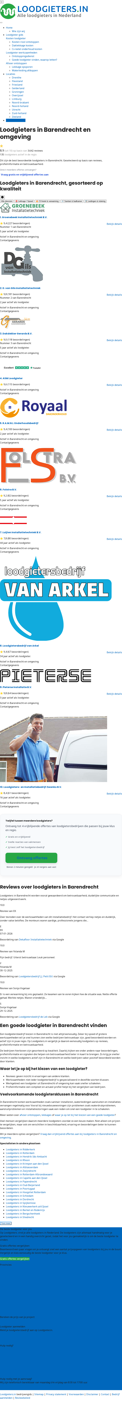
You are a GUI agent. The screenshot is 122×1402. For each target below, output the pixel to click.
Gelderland (18, 88)
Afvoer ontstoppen (16, 63)
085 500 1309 (7, 1388)
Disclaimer (92, 1394)
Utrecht (16, 109)
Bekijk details (114, 224)
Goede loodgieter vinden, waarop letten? (34, 59)
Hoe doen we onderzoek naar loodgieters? (23, 1359)
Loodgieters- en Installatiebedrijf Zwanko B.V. (31, 787)
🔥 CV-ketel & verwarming (47, 201)
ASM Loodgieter (11, 378)
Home (9, 27)
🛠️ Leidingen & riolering (95, 201)
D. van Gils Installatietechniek (20, 288)
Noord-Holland (8, 1296)
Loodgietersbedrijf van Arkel (19, 645)
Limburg (16, 99)
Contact (4, 1373)
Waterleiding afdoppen (25, 70)
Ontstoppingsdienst (23, 56)
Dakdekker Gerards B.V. (16, 333)
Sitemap (39, 1394)
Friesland (17, 84)
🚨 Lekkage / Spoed (24, 201)
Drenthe (16, 77)
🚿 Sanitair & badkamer (71, 201)
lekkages (46, 1115)
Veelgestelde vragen (11, 1369)
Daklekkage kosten (22, 45)
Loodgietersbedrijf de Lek (33, 1016)
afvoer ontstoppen (30, 1115)
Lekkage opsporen (22, 66)
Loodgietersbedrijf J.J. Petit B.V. (36, 976)
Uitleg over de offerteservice (16, 1349)
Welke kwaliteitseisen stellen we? (19, 1356)
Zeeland (16, 116)
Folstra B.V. (8, 489)
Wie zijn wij (18, 31)
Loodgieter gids (14, 34)
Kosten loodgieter (16, 38)
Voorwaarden (76, 1394)
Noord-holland (20, 106)
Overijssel (17, 95)
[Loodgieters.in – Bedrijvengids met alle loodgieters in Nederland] (44, 18)
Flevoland (17, 81)
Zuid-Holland (7, 1304)
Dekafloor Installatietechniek (35, 939)
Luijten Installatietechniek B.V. (20, 532)
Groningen (18, 91)
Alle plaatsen (7, 1311)
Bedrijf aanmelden (10, 1339)
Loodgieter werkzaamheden (21, 52)
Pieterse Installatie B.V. (16, 687)
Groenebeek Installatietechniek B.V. (23, 217)
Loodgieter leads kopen (13, 1336)
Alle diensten (6, 201)
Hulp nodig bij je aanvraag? (15, 1352)
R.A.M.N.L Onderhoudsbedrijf (19, 423)
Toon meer (5, 1223)
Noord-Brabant (8, 1293)
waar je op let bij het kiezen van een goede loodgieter (85, 1115)
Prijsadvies (6, 1320)
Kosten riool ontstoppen (25, 42)
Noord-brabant (20, 102)
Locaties (10, 74)
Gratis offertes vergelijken (14, 1258)
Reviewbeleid (22, 1397)
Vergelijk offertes (15, 120)
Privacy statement (56, 1394)
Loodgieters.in (8, 1394)
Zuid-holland (19, 113)
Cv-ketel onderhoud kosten (27, 49)
